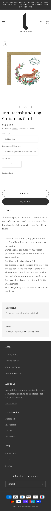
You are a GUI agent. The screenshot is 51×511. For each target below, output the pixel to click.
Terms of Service (13, 373)
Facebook (10, 418)
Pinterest (10, 436)
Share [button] (8, 210)
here (39, 313)
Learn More (10, 403)
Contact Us (10, 453)
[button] (3, 22)
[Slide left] (19, 107)
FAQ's (7, 459)
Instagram (10, 424)
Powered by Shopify (32, 506)
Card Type (6, 133)
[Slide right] (32, 107)
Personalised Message (11, 146)
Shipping (15, 128)
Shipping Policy (12, 367)
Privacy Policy (12, 354)
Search (8, 466)
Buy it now (25, 201)
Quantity (6, 158)
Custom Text (7, 173)
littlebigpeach (21, 506)
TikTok (8, 430)
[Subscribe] (42, 484)
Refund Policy (11, 360)
